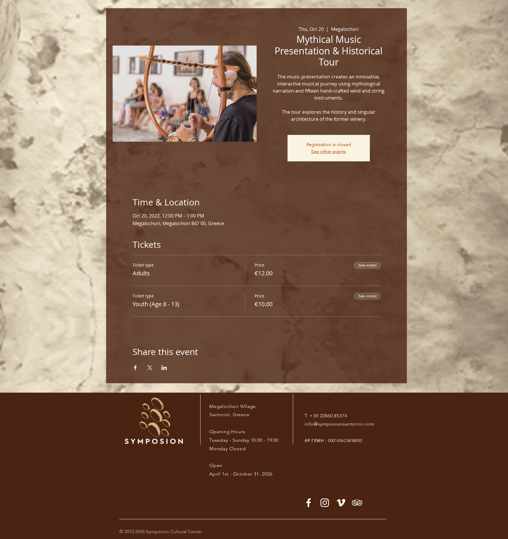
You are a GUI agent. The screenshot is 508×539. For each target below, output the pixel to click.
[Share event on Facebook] (135, 367)
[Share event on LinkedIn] (164, 367)
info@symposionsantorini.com (340, 424)
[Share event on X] (150, 367)
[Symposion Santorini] (324, 502)
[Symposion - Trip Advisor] (357, 502)
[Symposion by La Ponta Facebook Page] (308, 502)
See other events (328, 151)
